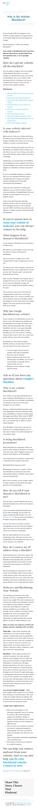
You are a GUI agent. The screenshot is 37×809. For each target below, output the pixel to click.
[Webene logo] (6, 3)
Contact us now (12, 765)
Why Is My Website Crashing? (17, 123)
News (10, 771)
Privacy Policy (27, 805)
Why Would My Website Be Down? (18, 98)
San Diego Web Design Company (22, 803)
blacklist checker (8, 517)
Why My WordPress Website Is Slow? (19, 116)
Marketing (5, 771)
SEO (13, 771)
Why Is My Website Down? (16, 114)
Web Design (18, 771)
